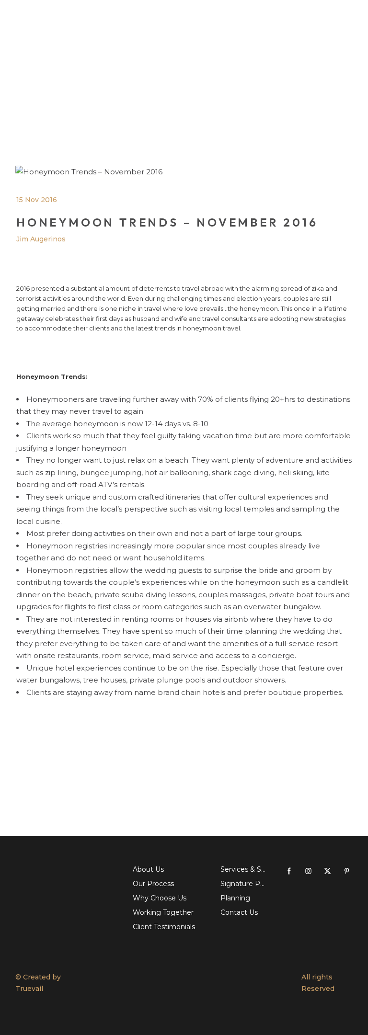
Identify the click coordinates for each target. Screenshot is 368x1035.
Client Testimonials (164, 926)
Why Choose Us (159, 898)
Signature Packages (242, 883)
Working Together (163, 912)
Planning (235, 898)
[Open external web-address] (66, 881)
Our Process (153, 883)
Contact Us (239, 912)
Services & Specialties (242, 869)
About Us (148, 869)
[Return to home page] (109, 983)
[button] (289, 871)
